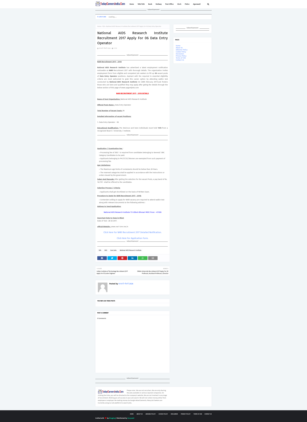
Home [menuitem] (132, 4)
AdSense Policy (181, 50)
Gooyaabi (130, 418)
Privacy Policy (181, 56)
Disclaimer (180, 54)
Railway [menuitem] (159, 4)
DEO (105, 250)
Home (99, 26)
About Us (179, 48)
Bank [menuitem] (150, 4)
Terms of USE (181, 58)
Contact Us (180, 60)
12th (103, 26)
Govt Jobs (113, 250)
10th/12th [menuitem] (141, 4)
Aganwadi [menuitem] (197, 4)
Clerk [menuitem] (179, 4)
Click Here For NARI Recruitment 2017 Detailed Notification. (132, 232)
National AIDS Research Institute (130, 250)
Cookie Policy (181, 52)
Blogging (112, 418)
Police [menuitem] (187, 4)
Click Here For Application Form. (132, 238)
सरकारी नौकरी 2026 (105, 48)
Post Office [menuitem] (169, 4)
